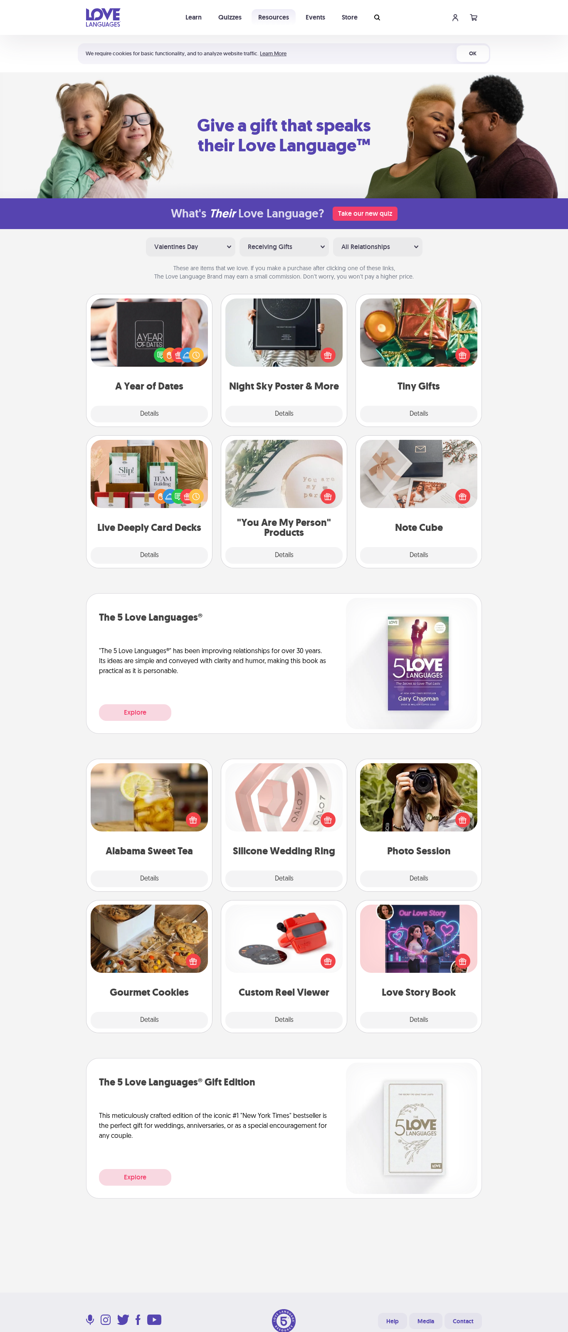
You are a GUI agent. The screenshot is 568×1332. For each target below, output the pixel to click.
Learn (193, 17)
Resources (273, 17)
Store (350, 17)
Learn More (273, 53)
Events (315, 17)
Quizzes (230, 17)
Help (392, 1321)
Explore (135, 712)
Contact (463, 1321)
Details (149, 414)
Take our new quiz (365, 213)
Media (425, 1321)
